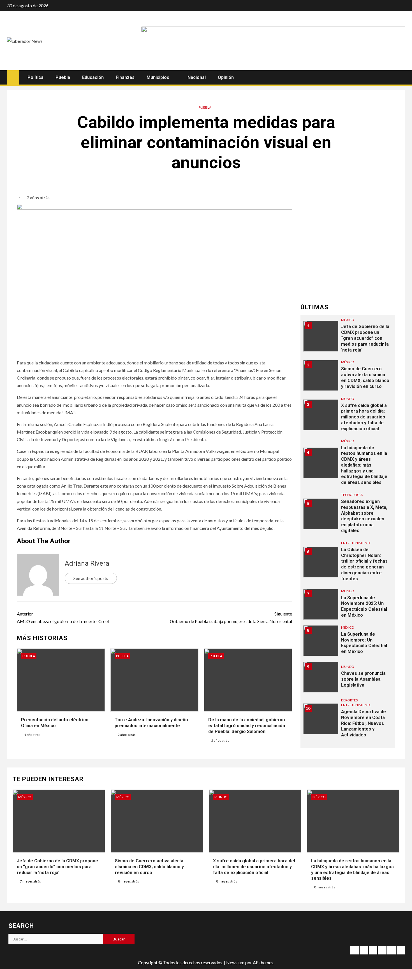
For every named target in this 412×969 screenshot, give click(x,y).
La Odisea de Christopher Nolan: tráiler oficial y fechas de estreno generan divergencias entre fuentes (364, 564)
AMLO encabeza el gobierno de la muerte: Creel (63, 617)
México (347, 320)
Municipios (158, 77)
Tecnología (352, 495)
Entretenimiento (356, 543)
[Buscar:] (55, 939)
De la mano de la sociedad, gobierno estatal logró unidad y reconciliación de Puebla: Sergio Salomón (246, 725)
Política (35, 77)
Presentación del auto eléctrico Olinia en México (55, 722)
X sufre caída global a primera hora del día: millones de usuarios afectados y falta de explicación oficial (364, 416)
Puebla (62, 77)
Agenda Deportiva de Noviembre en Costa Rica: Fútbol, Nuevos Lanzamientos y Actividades (363, 723)
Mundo (347, 398)
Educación (93, 77)
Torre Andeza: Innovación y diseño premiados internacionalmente (151, 722)
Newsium (235, 962)
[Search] (400, 77)
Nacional (197, 77)
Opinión (226, 77)
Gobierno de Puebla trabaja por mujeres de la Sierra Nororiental (231, 617)
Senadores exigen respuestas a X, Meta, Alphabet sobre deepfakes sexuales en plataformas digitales (364, 516)
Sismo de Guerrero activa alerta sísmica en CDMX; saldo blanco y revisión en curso (149, 866)
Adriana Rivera (87, 563)
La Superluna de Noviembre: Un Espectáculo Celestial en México (364, 642)
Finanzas (125, 77)
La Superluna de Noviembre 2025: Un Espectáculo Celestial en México (364, 606)
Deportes (349, 700)
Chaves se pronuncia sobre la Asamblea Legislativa (363, 679)
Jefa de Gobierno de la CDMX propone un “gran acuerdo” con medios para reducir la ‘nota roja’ (365, 338)
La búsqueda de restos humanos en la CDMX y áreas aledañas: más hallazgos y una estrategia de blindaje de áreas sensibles (364, 465)
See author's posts (90, 578)
